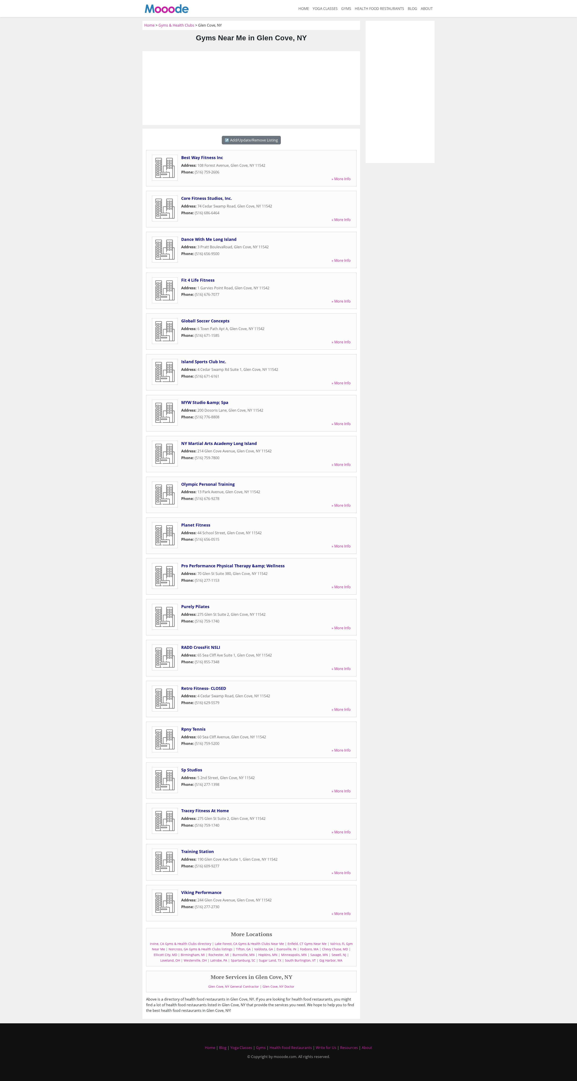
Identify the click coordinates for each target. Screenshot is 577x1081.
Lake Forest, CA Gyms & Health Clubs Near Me (249, 944)
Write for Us (326, 1047)
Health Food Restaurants (379, 8)
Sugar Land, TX (270, 960)
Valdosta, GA (263, 949)
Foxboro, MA (309, 949)
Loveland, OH (170, 960)
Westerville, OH (195, 960)
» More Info (341, 178)
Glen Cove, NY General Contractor (233, 986)
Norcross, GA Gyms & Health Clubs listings (200, 949)
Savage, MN (319, 955)
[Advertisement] (251, 88)
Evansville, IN (286, 949)
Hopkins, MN (267, 955)
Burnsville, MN (244, 955)
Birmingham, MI (193, 955)
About (427, 8)
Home (303, 8)
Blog (412, 8)
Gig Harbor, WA (330, 960)
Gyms (346, 8)
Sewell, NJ (339, 955)
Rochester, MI (218, 955)
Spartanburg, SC (243, 960)
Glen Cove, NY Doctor (278, 986)
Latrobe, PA (218, 960)
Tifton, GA (243, 949)
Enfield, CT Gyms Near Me (307, 944)
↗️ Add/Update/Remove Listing (251, 140)
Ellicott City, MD (165, 955)
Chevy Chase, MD (335, 949)
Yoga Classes (325, 8)
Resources (349, 1047)
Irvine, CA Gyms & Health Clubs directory (180, 944)
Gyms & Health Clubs (176, 25)
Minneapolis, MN (294, 955)
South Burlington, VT (300, 960)
